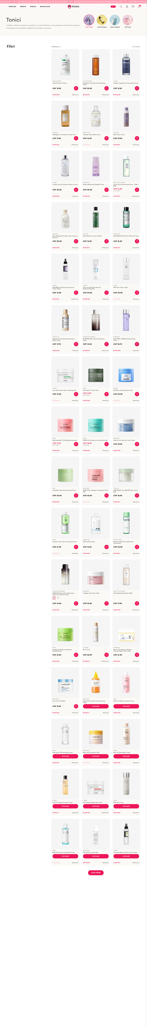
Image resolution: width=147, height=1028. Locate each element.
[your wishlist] (133, 6)
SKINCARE (12, 6)
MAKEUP (23, 6)
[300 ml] (58, 598)
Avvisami (95, 706)
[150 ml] (54, 598)
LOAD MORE (96, 873)
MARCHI (33, 6)
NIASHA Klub (45, 6)
